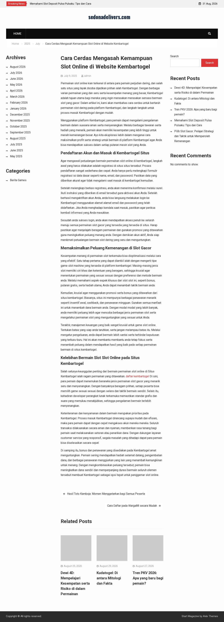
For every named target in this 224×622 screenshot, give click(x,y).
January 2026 (18, 108)
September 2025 (20, 132)
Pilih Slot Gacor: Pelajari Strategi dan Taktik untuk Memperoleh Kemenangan (194, 136)
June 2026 (16, 78)
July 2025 (16, 144)
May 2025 (16, 156)
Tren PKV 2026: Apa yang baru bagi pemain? (148, 578)
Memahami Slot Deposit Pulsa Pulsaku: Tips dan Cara (60, 3)
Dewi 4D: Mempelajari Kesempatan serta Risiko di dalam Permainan (75, 583)
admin (87, 75)
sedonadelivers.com (109, 17)
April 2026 (16, 90)
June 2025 (16, 150)
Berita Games (18, 180)
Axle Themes (210, 616)
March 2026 (17, 96)
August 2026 (18, 66)
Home (17, 33)
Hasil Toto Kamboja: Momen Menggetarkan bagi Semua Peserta (106, 493)
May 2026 (16, 84)
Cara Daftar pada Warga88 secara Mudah (132, 505)
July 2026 (16, 72)
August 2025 (18, 138)
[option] (61, 3)
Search (174, 56)
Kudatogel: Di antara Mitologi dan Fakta (109, 578)
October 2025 (18, 126)
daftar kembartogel (137, 376)
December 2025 (20, 114)
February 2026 (19, 102)
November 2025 (20, 120)
